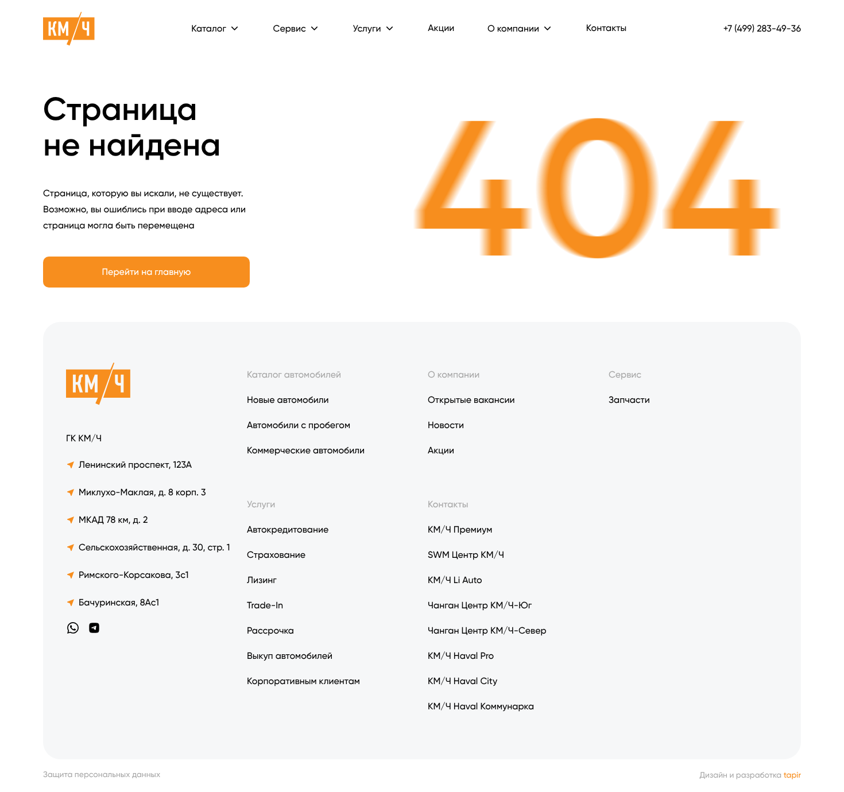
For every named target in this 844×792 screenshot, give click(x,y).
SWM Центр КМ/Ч (466, 554)
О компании (513, 28)
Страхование (276, 554)
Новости (446, 425)
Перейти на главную (146, 271)
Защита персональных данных (101, 775)
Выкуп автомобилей (289, 655)
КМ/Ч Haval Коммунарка (481, 706)
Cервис (289, 28)
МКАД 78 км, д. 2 (113, 519)
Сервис (625, 374)
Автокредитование (287, 529)
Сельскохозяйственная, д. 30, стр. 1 (154, 547)
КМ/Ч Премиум (460, 529)
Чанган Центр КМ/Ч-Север (487, 630)
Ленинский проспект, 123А (135, 464)
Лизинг (262, 579)
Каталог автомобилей (294, 374)
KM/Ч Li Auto (455, 579)
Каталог (208, 28)
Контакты (606, 27)
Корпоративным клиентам (303, 680)
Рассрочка (270, 630)
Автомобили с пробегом (298, 425)
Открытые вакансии (471, 399)
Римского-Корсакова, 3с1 (133, 574)
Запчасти (629, 399)
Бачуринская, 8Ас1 (119, 602)
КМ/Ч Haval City (462, 680)
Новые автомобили (288, 399)
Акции (441, 27)
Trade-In (265, 605)
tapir (792, 775)
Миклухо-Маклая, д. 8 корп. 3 (142, 492)
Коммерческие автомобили (306, 450)
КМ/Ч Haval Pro (461, 655)
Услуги (367, 28)
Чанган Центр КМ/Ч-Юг (480, 605)
